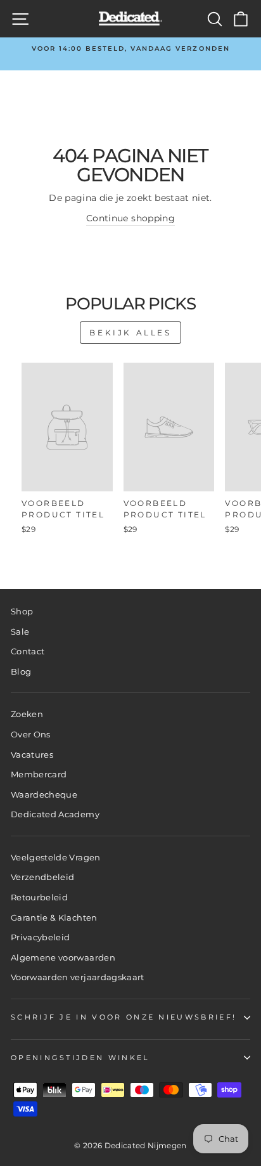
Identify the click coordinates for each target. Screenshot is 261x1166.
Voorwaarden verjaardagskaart (77, 977)
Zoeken (27, 714)
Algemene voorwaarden (63, 957)
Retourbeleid (39, 897)
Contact (27, 651)
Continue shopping (130, 218)
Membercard (39, 774)
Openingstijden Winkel (80, 1057)
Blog (21, 672)
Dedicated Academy (55, 814)
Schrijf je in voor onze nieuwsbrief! (123, 1017)
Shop (22, 611)
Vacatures (32, 755)
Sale (20, 632)
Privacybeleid (40, 937)
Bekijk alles (130, 332)
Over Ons (31, 734)
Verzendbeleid (43, 877)
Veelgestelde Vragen (56, 857)
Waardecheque (44, 795)
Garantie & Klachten (54, 918)
